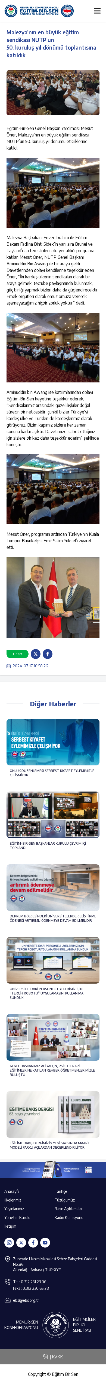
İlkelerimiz (12, 1200)
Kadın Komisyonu (69, 1217)
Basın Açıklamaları (69, 1208)
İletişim (10, 1226)
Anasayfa (12, 1191)
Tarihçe (61, 1191)
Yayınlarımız (14, 1208)
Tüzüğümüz (65, 1200)
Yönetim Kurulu (17, 1217)
